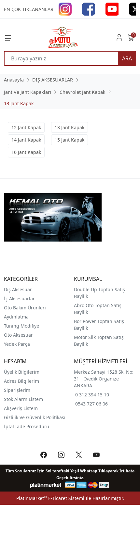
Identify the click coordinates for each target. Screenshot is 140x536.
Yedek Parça (17, 344)
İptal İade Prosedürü (26, 426)
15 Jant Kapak (69, 140)
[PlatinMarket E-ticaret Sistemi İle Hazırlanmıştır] (46, 484)
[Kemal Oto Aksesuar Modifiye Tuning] (62, 37)
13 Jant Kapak (69, 127)
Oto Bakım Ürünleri (25, 308)
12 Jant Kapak (26, 127)
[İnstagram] (65, 8)
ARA (127, 58)
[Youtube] (112, 8)
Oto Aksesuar (18, 335)
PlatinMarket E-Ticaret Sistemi (50, 498)
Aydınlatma (16, 317)
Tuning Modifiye (21, 326)
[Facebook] (88, 8)
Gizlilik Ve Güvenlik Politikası (34, 417)
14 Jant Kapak (26, 140)
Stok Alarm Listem (23, 399)
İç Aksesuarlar (19, 298)
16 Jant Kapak (26, 152)
